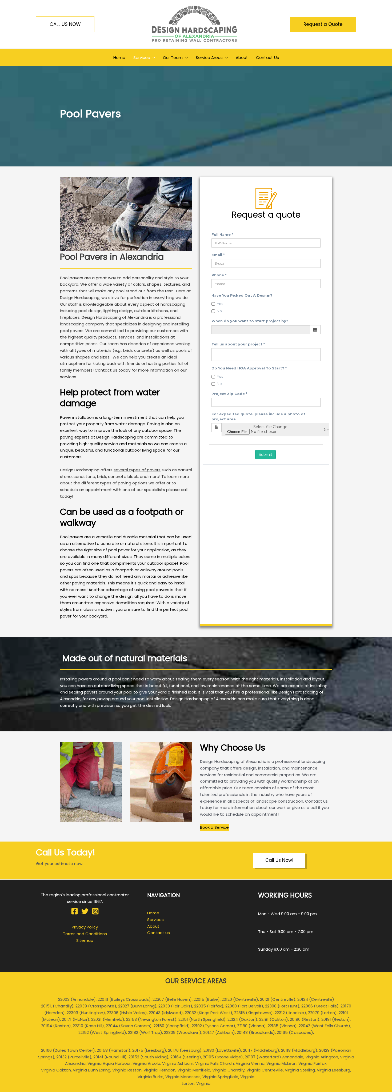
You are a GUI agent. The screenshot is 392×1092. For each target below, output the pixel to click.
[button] (65, 24)
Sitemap (84, 940)
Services (155, 919)
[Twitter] (85, 911)
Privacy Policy (85, 927)
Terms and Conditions (85, 933)
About (153, 926)
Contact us (158, 932)
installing (180, 324)
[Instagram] (95, 911)
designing (152, 324)
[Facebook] (74, 911)
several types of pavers (137, 470)
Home (153, 913)
